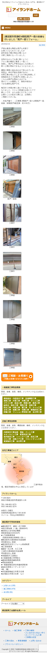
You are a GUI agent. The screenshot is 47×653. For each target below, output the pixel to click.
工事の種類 (29, 630)
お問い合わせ (23, 19)
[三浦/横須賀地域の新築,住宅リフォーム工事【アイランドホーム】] (23, 11)
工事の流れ (9, 641)
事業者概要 (22, 641)
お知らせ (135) (9, 585)
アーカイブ (5, 604)
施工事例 (42, 45)
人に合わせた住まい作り (35, 633)
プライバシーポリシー (14, 644)
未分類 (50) (8, 592)
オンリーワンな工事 (33, 635)
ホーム (7, 630)
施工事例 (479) (9, 589)
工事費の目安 (30, 637)
